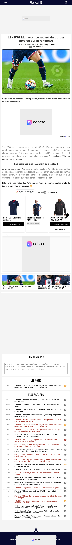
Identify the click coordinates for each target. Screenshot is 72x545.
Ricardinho (52, 44)
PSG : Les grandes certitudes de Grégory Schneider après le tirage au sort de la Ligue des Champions (38, 450)
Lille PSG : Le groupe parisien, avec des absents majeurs (36, 488)
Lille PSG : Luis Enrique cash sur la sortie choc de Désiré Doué (36, 405)
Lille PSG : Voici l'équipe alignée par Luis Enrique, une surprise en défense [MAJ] (35, 440)
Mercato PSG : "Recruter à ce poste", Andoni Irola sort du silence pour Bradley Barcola (37, 517)
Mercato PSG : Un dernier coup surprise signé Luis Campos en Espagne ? (38, 497)
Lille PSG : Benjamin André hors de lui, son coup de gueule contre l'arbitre (37, 415)
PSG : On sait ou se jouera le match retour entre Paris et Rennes (36, 473)
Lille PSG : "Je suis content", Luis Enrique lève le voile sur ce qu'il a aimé (38, 410)
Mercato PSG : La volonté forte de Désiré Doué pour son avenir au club (37, 455)
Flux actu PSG (36, 395)
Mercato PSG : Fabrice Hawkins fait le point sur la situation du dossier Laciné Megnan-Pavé (37, 483)
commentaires (36, 47)
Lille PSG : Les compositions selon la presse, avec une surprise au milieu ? (35, 502)
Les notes (36, 381)
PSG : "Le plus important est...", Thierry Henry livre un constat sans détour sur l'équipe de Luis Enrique (35, 507)
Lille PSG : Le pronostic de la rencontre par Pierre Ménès (37, 469)
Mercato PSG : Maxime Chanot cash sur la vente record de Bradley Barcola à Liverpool (37, 478)
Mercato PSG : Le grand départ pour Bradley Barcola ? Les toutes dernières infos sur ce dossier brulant (37, 460)
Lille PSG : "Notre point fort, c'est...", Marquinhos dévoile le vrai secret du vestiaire (37, 420)
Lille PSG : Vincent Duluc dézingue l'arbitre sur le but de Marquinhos (36, 401)
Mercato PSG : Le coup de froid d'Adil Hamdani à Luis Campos (35, 492)
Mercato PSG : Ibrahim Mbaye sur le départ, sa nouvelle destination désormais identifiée (36, 445)
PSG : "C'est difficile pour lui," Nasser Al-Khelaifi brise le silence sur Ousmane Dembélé (36, 512)
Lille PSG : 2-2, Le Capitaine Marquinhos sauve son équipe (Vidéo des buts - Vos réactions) (37, 430)
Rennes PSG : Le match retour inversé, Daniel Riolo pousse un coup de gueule (37, 465)
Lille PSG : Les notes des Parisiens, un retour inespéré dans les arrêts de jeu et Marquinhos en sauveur (38, 386)
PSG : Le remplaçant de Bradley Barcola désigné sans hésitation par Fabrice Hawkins (35, 435)
